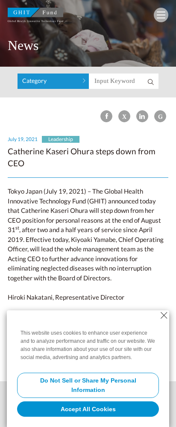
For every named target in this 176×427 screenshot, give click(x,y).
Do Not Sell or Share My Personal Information (88, 385)
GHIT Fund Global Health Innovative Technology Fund (35, 17)
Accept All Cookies (88, 409)
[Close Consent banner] (164, 315)
